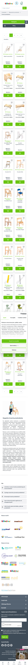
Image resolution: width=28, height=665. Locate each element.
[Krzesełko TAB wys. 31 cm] (20, 48)
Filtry (14, 25)
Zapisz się (4, 637)
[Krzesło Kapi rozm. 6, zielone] (20, 308)
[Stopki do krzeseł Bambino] (8, 279)
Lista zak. (14, 664)
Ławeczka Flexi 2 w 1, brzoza (20, 115)
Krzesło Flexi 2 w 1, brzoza (8, 86)
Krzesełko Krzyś (8, 200)
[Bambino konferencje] (15, 571)
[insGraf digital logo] (6, 528)
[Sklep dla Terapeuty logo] (6, 536)
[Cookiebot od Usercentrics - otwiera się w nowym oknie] (20, 314)
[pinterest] (5, 645)
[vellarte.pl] (19, 536)
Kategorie (14, 22)
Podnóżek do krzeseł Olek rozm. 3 (8, 115)
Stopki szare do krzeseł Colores (20, 288)
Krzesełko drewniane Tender (8, 230)
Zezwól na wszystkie (14, 341)
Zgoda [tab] (4, 317)
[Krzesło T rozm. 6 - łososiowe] (20, 366)
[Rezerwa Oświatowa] (8, 590)
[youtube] (8, 645)
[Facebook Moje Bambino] (2, 645)
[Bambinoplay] (22, 563)
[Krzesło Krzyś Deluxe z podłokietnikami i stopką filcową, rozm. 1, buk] (20, 250)
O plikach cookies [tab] (22, 317)
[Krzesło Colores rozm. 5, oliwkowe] (8, 308)
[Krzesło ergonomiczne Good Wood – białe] (20, 135)
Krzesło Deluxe (8, 258)
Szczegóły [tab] (12, 317)
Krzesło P (8, 374)
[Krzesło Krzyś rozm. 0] (8, 193)
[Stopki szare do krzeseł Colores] (20, 279)
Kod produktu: (6, 88)
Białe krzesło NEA (8, 56)
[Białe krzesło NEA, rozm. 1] (8, 48)
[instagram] (11, 645)
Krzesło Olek (20, 172)
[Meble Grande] (7, 584)
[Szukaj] (24, 8)
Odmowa (14, 350)
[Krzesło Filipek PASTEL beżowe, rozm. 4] (8, 135)
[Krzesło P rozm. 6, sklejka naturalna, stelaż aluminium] (8, 366)
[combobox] (14, 8)
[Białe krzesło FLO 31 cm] (8, 164)
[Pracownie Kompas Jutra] (20, 555)
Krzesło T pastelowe (20, 374)
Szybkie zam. (19, 664)
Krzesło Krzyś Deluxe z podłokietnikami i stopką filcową (20, 259)
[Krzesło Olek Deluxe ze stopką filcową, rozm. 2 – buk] (20, 164)
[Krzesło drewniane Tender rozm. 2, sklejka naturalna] (8, 221)
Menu (3, 664)
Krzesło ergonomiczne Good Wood (20, 143)
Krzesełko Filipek (20, 229)
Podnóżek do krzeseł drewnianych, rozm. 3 (20, 86)
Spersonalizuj (13, 345)
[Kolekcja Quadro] (5, 578)
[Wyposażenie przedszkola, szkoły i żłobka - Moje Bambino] (9, 3)
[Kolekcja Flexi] (14, 578)
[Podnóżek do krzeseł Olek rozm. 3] (8, 106)
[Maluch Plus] (7, 548)
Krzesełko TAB (20, 56)
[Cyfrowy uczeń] (7, 555)
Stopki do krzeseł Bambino (8, 288)
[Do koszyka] (8, 66)
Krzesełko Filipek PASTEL (8, 143)
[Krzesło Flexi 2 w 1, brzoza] (8, 77)
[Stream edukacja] (4, 563)
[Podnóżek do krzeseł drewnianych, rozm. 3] (20, 77)
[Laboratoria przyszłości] (13, 563)
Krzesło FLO (8, 172)
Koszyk (25, 664)
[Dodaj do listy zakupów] (11, 44)
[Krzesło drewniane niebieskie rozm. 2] (20, 193)
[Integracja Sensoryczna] (18, 548)
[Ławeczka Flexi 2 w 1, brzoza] (20, 106)
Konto (8, 664)
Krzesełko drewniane (20, 201)
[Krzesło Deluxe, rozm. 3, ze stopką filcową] (8, 250)
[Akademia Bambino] (4, 571)
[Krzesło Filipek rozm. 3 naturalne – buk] (20, 221)
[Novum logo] (19, 528)
